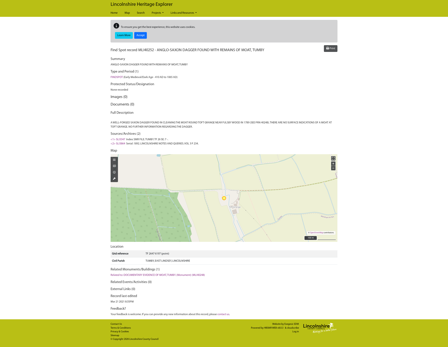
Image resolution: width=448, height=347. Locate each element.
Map (127, 13)
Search (141, 13)
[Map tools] (114, 179)
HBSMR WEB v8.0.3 (274, 328)
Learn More (124, 35)
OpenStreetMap (316, 233)
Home (114, 13)
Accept (140, 35)
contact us (223, 314)
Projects (157, 13)
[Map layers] (114, 160)
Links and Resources (183, 13)
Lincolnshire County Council (143, 339)
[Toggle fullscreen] (333, 158)
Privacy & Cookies (120, 331)
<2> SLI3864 (118, 143)
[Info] (114, 172)
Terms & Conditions (121, 328)
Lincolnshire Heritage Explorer (142, 4)
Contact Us (116, 324)
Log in (295, 331)
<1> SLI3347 (118, 139)
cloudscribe (293, 328)
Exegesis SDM (291, 324)
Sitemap (115, 335)
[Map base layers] (114, 166)
